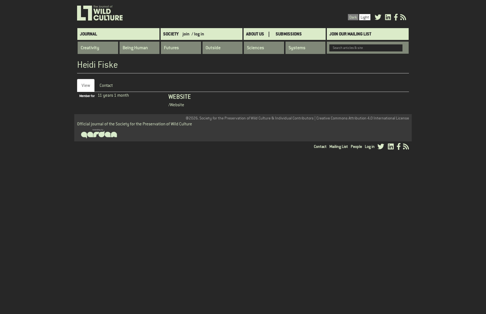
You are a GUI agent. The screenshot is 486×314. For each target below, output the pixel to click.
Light (365, 17)
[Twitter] (378, 18)
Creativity (90, 48)
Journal (88, 34)
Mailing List (338, 146)
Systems (297, 48)
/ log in (198, 34)
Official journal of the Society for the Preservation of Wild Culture (134, 123)
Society (171, 34)
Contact (106, 85)
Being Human (135, 48)
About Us (255, 34)
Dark (353, 17)
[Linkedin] (388, 18)
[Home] (100, 13)
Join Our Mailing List (350, 34)
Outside (213, 48)
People (356, 146)
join (186, 34)
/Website (176, 104)
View (88, 87)
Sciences (255, 48)
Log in (370, 146)
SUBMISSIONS (289, 34)
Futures (171, 48)
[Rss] (403, 18)
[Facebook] (395, 18)
